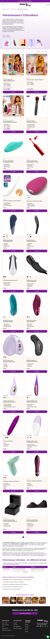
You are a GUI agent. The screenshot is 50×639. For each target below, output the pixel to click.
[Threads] (45, 626)
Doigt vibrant (5, 571)
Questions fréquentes (6, 36)
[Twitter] (44, 626)
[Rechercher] (3, 5)
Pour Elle (8, 9)
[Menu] (1, 5)
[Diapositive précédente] (2, 1)
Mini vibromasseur (6, 569)
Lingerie (26, 627)
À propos (15, 623)
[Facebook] (37, 626)
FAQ (3, 626)
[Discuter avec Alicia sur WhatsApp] (47, 636)
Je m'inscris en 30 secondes (25, 613)
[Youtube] (40, 626)
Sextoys (26, 624)
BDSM (26, 629)
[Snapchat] (47, 626)
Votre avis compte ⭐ (17, 628)
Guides (26, 631)
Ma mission (15, 624)
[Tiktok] (42, 626)
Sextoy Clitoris (13, 9)
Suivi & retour (4, 623)
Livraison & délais (5, 624)
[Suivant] (28, 537)
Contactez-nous (5, 628)
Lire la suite (25, 572)
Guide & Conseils (5, 35)
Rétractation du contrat (6, 630)
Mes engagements (17, 626)
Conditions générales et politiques (8, 635)
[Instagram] (38, 626)
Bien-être (27, 626)
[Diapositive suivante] (47, 1)
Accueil (3, 9)
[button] (43, 51)
